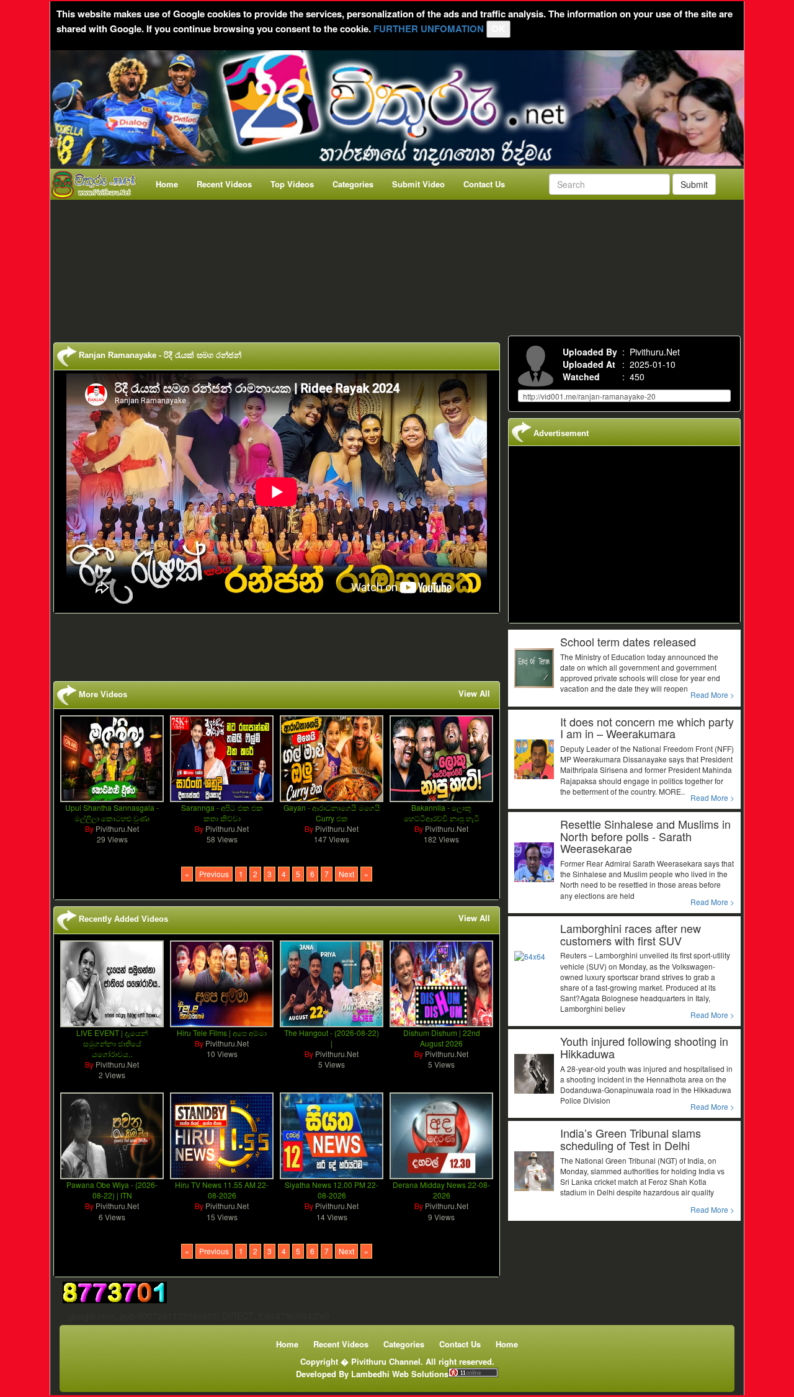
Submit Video (418, 184)
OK (498, 28)
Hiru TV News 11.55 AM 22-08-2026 (222, 1189)
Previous (214, 873)
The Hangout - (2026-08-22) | (331, 1037)
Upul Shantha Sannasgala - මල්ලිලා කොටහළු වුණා (112, 812)
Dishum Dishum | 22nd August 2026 (441, 1037)
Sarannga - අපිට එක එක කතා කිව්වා (222, 812)
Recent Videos (224, 184)
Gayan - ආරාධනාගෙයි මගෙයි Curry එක (331, 812)
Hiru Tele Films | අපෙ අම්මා (222, 1032)
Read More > (712, 694)
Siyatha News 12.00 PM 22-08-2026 (331, 1189)
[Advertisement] (401, 265)
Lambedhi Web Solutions (399, 1374)
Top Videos (292, 184)
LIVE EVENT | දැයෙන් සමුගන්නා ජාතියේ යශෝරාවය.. (112, 1043)
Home (167, 184)
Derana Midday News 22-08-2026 (441, 1189)
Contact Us (484, 184)
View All (474, 693)
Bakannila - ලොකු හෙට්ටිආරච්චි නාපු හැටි (442, 812)
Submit (694, 184)
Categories (352, 184)
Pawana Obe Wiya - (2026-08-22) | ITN (112, 1189)
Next (346, 873)
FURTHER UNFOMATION (428, 28)
